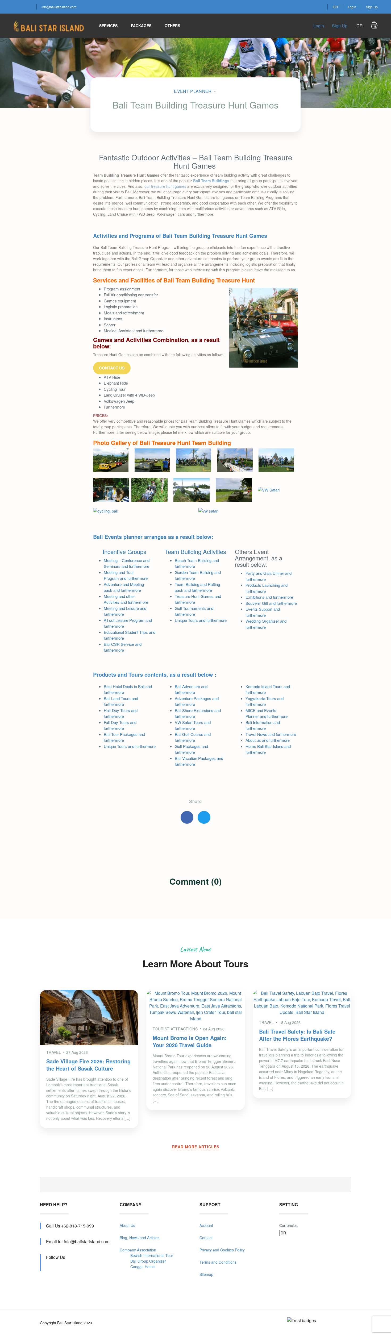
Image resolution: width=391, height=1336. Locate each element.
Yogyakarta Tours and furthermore (265, 701)
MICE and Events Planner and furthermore (267, 713)
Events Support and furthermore (263, 612)
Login (352, 7)
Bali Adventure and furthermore (191, 689)
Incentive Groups (124, 551)
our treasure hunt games (165, 186)
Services (108, 25)
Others (172, 25)
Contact (206, 1237)
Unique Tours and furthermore (201, 620)
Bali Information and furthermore (263, 725)
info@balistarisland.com (58, 7)
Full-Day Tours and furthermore (120, 725)
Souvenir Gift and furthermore (271, 603)
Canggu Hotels (142, 1266)
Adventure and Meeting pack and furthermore (124, 587)
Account (206, 1225)
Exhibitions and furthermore (269, 597)
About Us (127, 1225)
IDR (335, 7)
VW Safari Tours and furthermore (193, 725)
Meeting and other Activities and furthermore (126, 599)
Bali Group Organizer (148, 1261)
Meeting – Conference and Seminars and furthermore (126, 563)
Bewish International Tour (151, 1255)
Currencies (288, 1225)
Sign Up (372, 7)
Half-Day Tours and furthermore (121, 713)
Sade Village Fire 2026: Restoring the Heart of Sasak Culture (88, 1064)
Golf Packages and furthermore (191, 749)
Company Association (138, 1249)
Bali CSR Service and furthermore (123, 647)
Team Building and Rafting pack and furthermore (197, 587)
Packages (141, 25)
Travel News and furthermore (271, 734)
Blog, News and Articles (139, 1237)
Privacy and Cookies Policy (222, 1249)
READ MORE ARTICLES (195, 1146)
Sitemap (206, 1274)
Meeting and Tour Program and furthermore (126, 575)
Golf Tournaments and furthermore (194, 611)
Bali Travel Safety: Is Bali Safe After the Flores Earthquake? (297, 1034)
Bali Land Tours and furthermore (121, 701)
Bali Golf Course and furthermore (193, 737)
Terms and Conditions (217, 1262)
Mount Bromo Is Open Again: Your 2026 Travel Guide (190, 1041)
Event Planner (192, 91)
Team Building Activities (195, 551)
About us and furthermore (268, 740)
